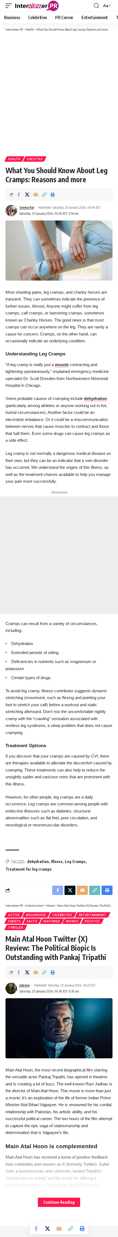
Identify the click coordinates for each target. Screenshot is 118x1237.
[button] (10, 5)
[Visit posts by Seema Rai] (11, 210)
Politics (92, 921)
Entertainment (92, 915)
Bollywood (36, 915)
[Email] (36, 194)
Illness (57, 861)
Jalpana (24, 985)
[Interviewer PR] (37, 5)
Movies (72, 921)
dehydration (95, 398)
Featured (52, 921)
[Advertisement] (59, 93)
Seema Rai (26, 207)
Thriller (15, 927)
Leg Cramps (75, 861)
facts (32, 921)
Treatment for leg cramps (28, 869)
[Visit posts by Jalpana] (11, 988)
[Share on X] (27, 194)
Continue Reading (59, 1202)
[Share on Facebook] (19, 194)
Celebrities (62, 915)
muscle (62, 364)
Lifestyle (35, 159)
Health (14, 159)
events (14, 921)
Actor (14, 915)
